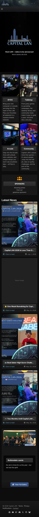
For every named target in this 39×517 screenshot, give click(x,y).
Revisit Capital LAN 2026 (19, 54)
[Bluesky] (29, 512)
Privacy (26, 506)
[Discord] (20, 512)
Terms (20, 506)
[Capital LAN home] (5, 3)
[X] (23, 512)
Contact (15, 508)
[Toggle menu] (2, 9)
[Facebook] (9, 512)
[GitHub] (26, 512)
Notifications (7, 508)
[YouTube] (13, 512)
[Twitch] (16, 512)
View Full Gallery (21, 484)
